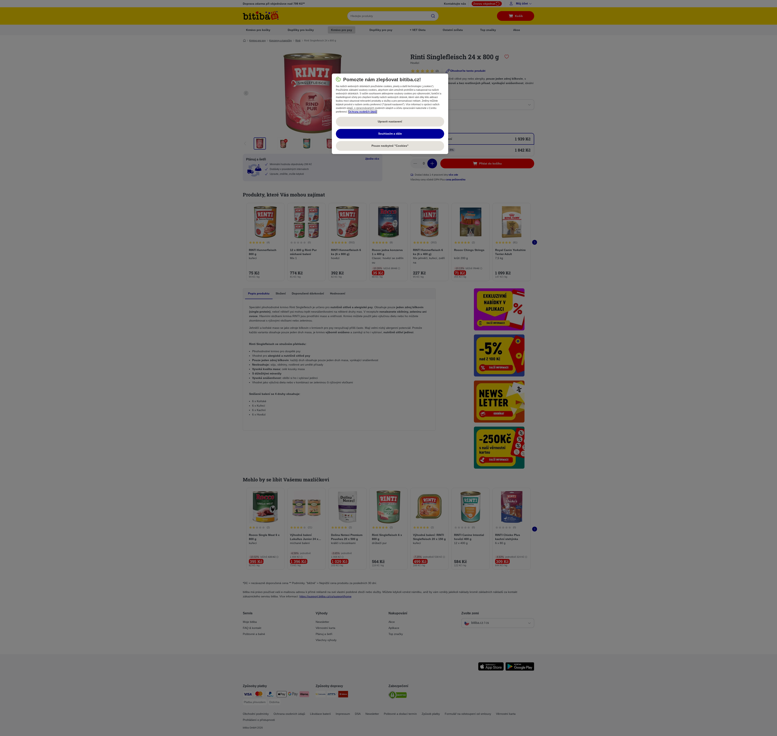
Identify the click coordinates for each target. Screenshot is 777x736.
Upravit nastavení (390, 121)
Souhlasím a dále (390, 133)
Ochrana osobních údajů (363, 111)
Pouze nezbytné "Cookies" (390, 145)
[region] (390, 114)
